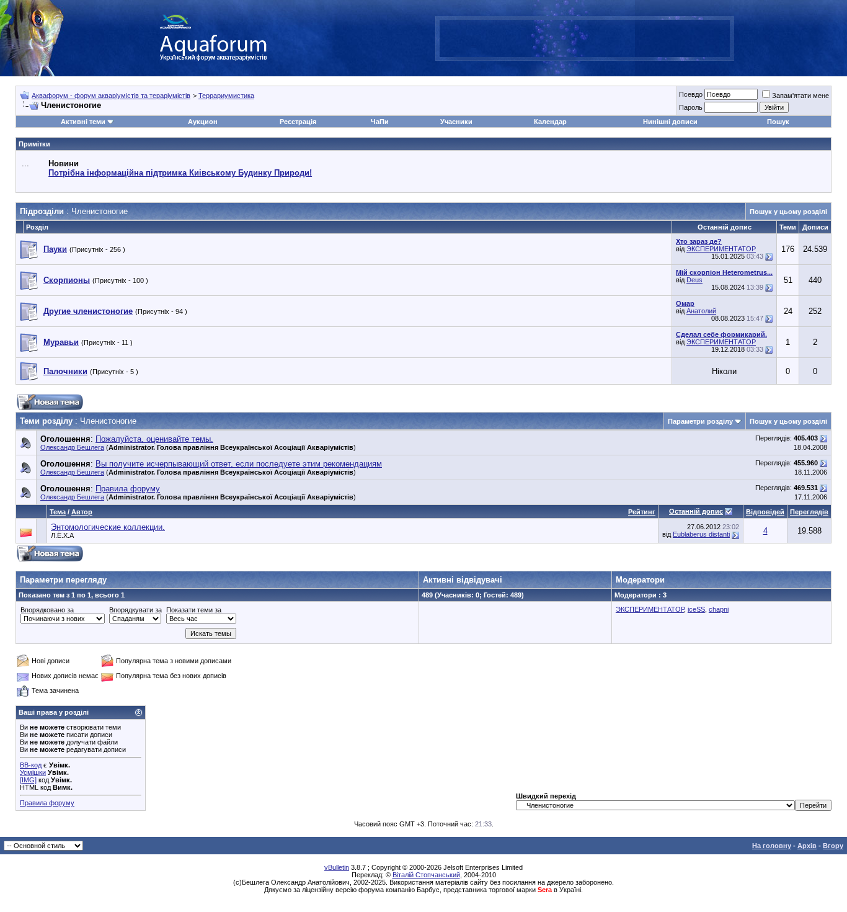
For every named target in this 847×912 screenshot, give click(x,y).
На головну (771, 845)
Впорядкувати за (135, 610)
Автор (81, 512)
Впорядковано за (47, 610)
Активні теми (83, 121)
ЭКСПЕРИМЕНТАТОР (721, 249)
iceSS (696, 609)
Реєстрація (298, 121)
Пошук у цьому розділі (788, 211)
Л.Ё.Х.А (62, 535)
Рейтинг (641, 512)
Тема (58, 512)
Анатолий (701, 311)
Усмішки (33, 772)
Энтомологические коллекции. (108, 527)
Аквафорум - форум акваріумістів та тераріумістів (111, 95)
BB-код (31, 765)
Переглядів (809, 512)
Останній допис (696, 511)
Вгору (833, 845)
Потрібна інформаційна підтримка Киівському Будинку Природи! (180, 172)
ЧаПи (380, 121)
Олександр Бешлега (72, 447)
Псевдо (691, 94)
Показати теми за (193, 610)
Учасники (456, 121)
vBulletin (336, 867)
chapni (719, 609)
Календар (550, 121)
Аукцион (203, 121)
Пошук (778, 121)
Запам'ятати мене (800, 95)
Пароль (691, 107)
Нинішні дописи (670, 121)
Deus (694, 280)
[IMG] (28, 780)
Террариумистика (226, 95)
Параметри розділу (700, 421)
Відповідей (765, 512)
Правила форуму (47, 803)
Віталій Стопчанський (426, 874)
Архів (807, 845)
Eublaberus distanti (701, 534)
